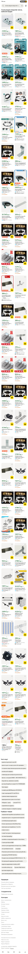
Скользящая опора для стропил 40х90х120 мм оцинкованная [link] (7, 722)
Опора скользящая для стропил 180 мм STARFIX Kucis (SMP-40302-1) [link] (20, 349)
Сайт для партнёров (6, 888)
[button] (26, 6)
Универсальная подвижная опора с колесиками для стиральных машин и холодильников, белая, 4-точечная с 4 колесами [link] (7, 190)
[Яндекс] (12, 948)
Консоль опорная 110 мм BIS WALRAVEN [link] (7, 109)
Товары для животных (6, 928)
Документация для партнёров (8, 886)
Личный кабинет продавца (7, 882)
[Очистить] (22, 6)
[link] (9, 762)
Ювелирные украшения (6, 934)
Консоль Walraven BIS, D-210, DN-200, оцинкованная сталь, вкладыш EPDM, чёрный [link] (20, 136)
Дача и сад (3, 920)
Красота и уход (4, 916)
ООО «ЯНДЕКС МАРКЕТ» (11, 946)
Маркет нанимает (5, 941)
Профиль (25, 952)
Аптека (3, 914)
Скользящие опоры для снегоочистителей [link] (7, 537)
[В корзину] (12, 27)
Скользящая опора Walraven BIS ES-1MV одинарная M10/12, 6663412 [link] (7, 59)
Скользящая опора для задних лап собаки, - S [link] (20, 483)
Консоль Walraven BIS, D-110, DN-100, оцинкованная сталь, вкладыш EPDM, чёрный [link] (20, 190)
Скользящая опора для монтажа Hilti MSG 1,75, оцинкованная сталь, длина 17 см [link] (7, 588)
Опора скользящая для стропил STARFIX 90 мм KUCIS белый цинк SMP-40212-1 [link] (20, 163)
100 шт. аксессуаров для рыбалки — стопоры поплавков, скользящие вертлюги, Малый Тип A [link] (7, 640)
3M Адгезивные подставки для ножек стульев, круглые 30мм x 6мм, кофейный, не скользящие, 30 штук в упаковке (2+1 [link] (7, 269)
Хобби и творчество (6, 918)
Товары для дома (5, 912)
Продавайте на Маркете (7, 884)
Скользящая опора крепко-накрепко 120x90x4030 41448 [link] (20, 323)
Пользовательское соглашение (8, 937)
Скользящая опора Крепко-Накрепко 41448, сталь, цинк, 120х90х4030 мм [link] (6, 296)
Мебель (3, 902)
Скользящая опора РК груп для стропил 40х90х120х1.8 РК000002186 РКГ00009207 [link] (20, 217)
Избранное (14, 952)
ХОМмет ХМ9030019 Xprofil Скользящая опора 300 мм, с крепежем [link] (7, 747)
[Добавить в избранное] (12, 15)
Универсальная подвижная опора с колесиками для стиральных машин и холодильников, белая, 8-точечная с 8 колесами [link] (7, 163)
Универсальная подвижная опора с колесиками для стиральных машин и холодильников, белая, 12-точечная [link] (20, 242)
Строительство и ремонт (7, 930)
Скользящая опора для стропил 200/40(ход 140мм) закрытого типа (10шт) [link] (20, 563)
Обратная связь (5, 939)
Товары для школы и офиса (7, 924)
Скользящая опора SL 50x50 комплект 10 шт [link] (20, 589)
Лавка (8, 952)
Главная (3, 952)
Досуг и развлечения (6, 900)
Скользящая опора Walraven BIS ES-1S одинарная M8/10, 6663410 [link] (19, 33)
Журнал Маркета (5, 943)
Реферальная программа (7, 894)
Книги (2, 922)
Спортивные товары (6, 926)
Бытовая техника (5, 904)
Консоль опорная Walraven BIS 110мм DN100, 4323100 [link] (6, 217)
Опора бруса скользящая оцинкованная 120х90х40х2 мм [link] (19, 640)
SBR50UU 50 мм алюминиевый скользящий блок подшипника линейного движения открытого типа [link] (20, 614)
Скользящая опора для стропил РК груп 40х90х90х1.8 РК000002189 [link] (7, 457)
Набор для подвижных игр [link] (7, 430)
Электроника (4, 908)
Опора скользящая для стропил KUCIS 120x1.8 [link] (20, 430)
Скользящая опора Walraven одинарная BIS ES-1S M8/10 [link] (7, 33)
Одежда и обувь (5, 910)
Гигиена (3, 906)
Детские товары (5, 932)
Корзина (19, 952)
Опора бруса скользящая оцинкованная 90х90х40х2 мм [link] (19, 747)
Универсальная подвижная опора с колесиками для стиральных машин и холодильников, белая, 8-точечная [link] (7, 242)
